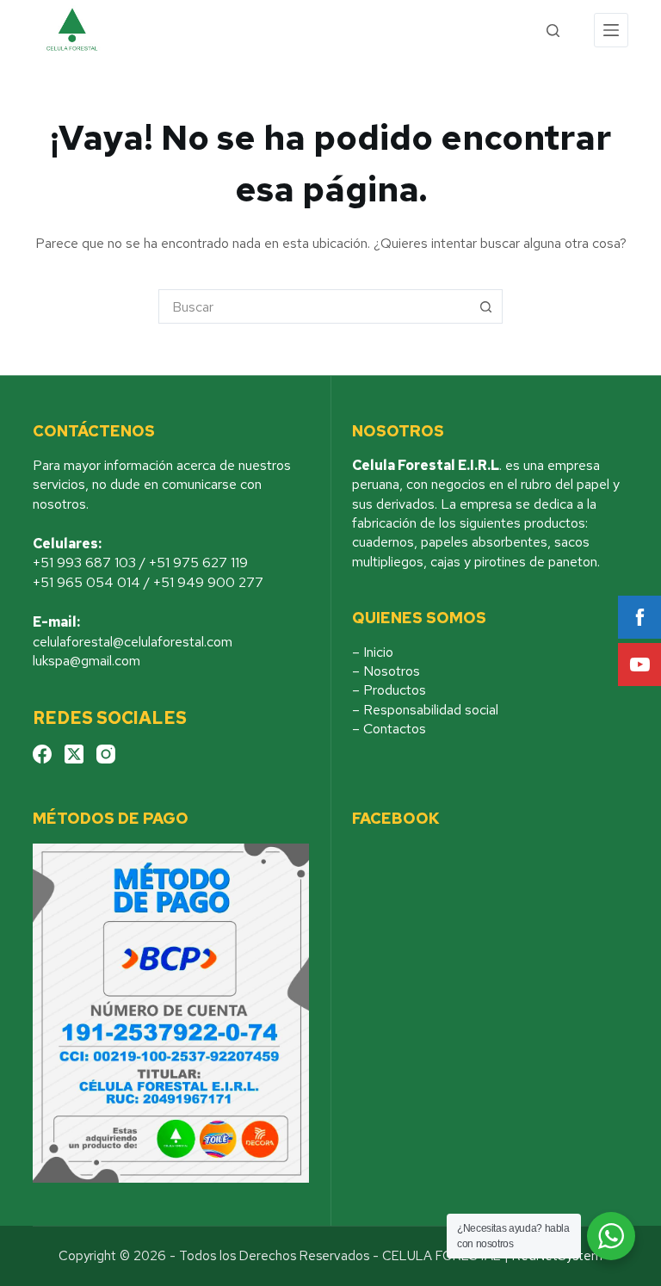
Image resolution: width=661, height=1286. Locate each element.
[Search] (553, 30)
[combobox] (314, 306)
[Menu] (611, 30)
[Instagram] (105, 754)
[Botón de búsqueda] (485, 306)
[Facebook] (42, 754)
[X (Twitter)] (74, 754)
